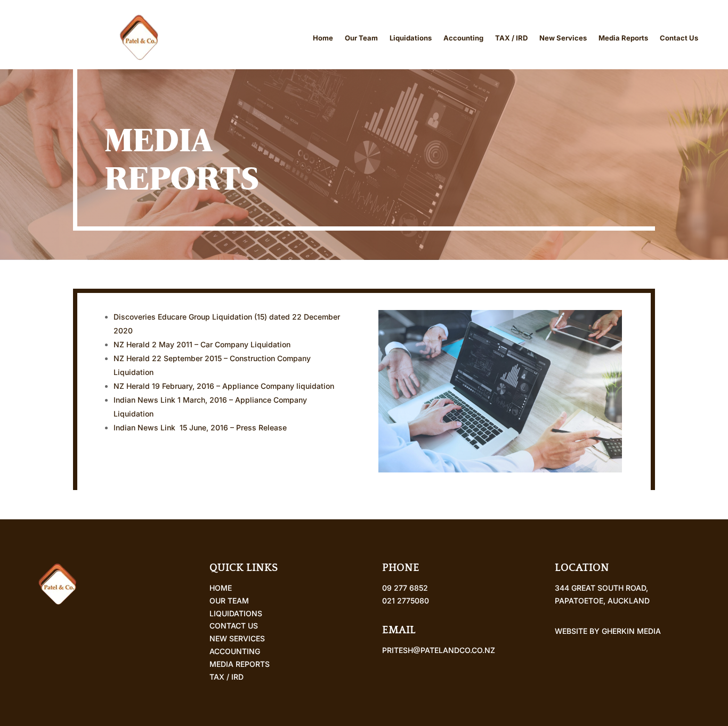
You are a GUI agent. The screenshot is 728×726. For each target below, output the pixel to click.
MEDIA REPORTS (239, 663)
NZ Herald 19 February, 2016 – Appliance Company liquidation (224, 385)
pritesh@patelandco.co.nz (438, 650)
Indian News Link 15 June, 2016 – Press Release (203, 427)
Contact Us (679, 38)
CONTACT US (233, 625)
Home (323, 38)
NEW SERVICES (237, 638)
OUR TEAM (229, 600)
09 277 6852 (405, 587)
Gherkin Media (631, 630)
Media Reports (623, 38)
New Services (563, 38)
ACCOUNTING (234, 651)
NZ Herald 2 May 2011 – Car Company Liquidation (202, 344)
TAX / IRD (511, 38)
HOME (220, 587)
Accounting (463, 38)
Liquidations (411, 38)
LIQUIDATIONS (235, 613)
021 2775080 (405, 600)
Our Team (361, 38)
